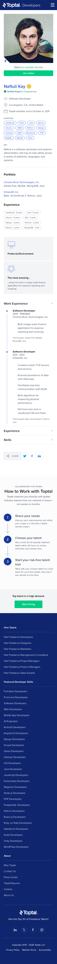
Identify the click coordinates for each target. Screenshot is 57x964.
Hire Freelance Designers (17, 643)
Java (31, 122)
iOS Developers (12, 763)
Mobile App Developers (16, 715)
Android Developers (14, 727)
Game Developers (13, 751)
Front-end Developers (16, 697)
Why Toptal (10, 865)
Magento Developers (15, 787)
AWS (20, 132)
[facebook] (32, 456)
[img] (29, 86)
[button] (28, 303)
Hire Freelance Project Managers (21, 661)
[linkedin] (39, 456)
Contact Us (10, 871)
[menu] (52, 5)
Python (30, 127)
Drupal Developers (14, 745)
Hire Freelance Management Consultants (26, 655)
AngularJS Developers (16, 733)
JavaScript (10, 122)
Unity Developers (13, 840)
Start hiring (28, 604)
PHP (42, 132)
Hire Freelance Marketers (17, 649)
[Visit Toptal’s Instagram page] (42, 930)
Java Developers (13, 769)
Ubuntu (9, 127)
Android (9, 132)
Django (41, 127)
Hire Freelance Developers (18, 637)
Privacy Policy (12, 949)
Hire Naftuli (28, 73)
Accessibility (45, 949)
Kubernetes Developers (16, 781)
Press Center (11, 877)
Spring (41, 122)
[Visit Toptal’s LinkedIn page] (15, 930)
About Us (9, 895)
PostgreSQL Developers (17, 805)
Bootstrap (31, 132)
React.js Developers (14, 817)
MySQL (9, 137)
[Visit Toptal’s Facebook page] (33, 930)
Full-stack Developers (15, 691)
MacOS (20, 137)
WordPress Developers (16, 846)
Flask (30, 137)
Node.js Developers (14, 793)
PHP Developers (13, 799)
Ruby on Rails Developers (18, 823)
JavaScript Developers (16, 775)
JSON (19, 127)
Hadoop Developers (15, 757)
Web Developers (13, 709)
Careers (8, 889)
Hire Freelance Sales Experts (19, 673)
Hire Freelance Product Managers (22, 667)
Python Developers (14, 811)
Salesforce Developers (16, 829)
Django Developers (14, 739)
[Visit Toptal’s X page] (24, 930)
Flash (21, 122)
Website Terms (29, 949)
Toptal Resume (12, 883)
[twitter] (24, 456)
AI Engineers (11, 721)
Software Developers (15, 703)
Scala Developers (13, 834)
